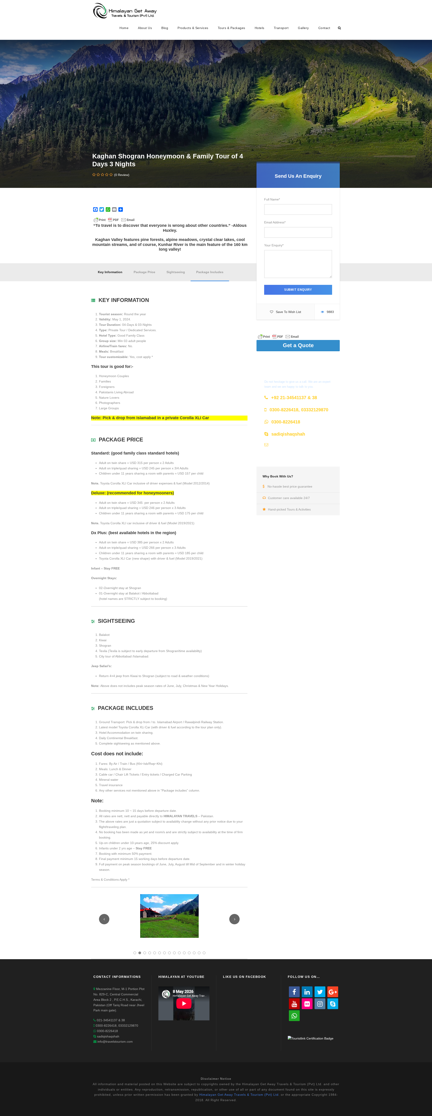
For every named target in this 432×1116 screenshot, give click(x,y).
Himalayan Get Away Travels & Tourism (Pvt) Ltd (239, 1094)
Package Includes (209, 272)
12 (189, 953)
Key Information (110, 272)
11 (184, 953)
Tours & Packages (231, 28)
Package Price (144, 272)
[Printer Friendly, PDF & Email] (278, 336)
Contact (324, 28)
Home (123, 28)
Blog (164, 28)
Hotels (259, 28)
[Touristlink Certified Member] (310, 1038)
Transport (281, 28)
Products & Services (193, 28)
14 (199, 953)
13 (194, 953)
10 (179, 953)
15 (204, 953)
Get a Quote (298, 345)
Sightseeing (175, 272)
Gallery (303, 28)
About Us (145, 28)
